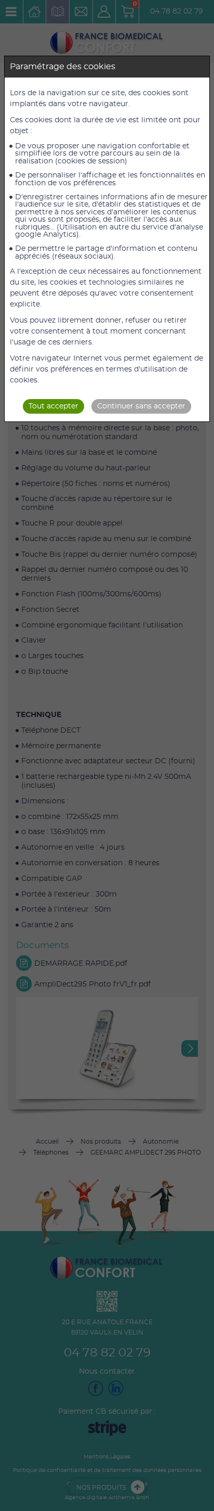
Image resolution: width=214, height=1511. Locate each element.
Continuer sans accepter (141, 406)
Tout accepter (53, 406)
